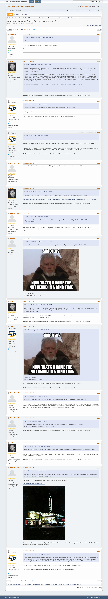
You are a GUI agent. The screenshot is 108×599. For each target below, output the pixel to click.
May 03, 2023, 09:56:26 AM (28, 163)
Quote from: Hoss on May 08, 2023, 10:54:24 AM (36, 396)
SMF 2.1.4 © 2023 (9, 597)
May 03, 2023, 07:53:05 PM (28, 188)
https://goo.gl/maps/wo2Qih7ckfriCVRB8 (71, 84)
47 (27, 29)
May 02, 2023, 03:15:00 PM (28, 61)
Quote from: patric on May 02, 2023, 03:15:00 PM (36, 135)
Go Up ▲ (101, 597)
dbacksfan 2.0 (14, 163)
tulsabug (12, 238)
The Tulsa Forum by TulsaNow (20, 6)
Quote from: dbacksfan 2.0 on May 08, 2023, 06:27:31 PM (38, 554)
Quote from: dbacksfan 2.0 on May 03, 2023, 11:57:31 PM (38, 304)
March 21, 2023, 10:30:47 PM (29, 34)
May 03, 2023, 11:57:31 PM (28, 213)
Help (88, 597)
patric (11, 61)
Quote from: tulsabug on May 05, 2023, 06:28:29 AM (37, 330)
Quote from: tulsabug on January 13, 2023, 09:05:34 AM (38, 64)
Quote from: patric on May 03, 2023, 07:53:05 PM (36, 216)
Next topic (98, 25)
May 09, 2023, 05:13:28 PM (28, 550)
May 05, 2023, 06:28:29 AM (28, 238)
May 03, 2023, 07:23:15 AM (28, 100)
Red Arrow (12, 34)
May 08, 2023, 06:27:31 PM (28, 392)
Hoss (11, 101)
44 (21, 29)
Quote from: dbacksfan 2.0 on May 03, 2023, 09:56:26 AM (38, 191)
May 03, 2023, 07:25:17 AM (28, 132)
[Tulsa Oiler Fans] (8, 123)
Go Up (8, 581)
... (20, 29)
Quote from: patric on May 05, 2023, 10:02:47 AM (36, 421)
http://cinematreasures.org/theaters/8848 (34, 483)
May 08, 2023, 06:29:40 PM (28, 417)
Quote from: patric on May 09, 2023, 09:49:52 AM (36, 471)
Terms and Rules (94, 597)
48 (29, 29)
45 (23, 29)
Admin (55, 18)
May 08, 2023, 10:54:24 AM (28, 326)
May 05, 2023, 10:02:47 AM (28, 301)
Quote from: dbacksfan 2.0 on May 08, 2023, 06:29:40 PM (38, 446)
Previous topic (90, 25)
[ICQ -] (8, 50)
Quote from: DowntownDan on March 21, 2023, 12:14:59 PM (39, 37)
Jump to (79, 587)
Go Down (9, 29)
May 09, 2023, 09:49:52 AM (28, 442)
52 (32, 29)
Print (99, 29)
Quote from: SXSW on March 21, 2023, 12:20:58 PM (37, 104)
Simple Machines (16, 597)
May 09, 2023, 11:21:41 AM (28, 467)
